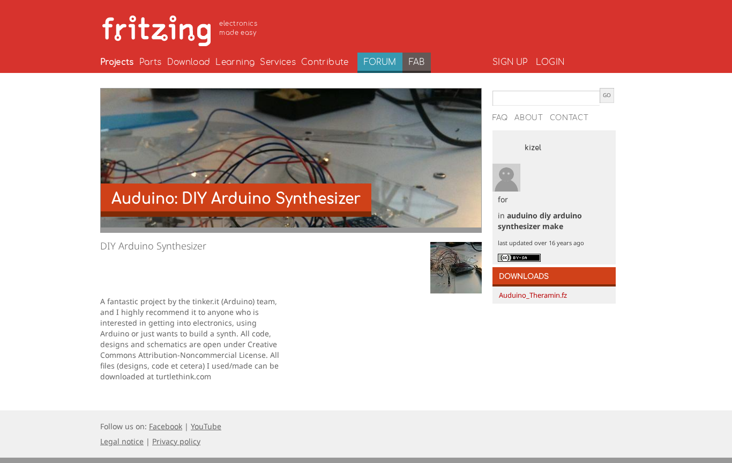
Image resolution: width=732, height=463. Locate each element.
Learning (235, 62)
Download (189, 62)
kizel (533, 148)
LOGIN (550, 62)
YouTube (206, 426)
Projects (117, 62)
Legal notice (122, 441)
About (528, 118)
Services (278, 62)
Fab (416, 62)
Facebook (165, 426)
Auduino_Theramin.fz (533, 295)
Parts (150, 62)
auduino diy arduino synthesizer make (540, 220)
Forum (380, 62)
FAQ (500, 118)
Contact (569, 118)
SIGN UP (509, 62)
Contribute (325, 62)
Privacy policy (176, 441)
